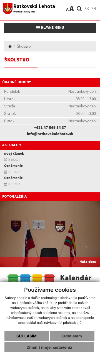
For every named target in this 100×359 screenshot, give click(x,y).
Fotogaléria (14, 196)
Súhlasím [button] (26, 336)
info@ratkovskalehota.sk (50, 133)
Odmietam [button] (72, 336)
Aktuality (11, 145)
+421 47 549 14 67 (50, 127)
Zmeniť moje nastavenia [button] (49, 347)
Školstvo (24, 46)
